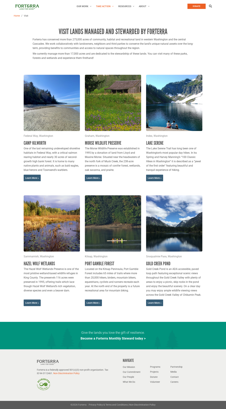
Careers (174, 382)
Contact (174, 377)
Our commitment (131, 372)
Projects (154, 371)
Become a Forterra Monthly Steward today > (113, 338)
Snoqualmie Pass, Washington (164, 256)
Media (173, 371)
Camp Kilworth (35, 143)
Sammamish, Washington (39, 256)
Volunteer (155, 382)
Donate (154, 377)
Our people (128, 377)
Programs (155, 367)
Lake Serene (154, 143)
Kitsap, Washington (96, 256)
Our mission (129, 367)
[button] (89, 6)
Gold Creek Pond (158, 264)
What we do (129, 382)
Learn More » (32, 178)
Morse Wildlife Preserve (103, 143)
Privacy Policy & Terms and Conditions (108, 404)
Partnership (176, 367)
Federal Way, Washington (38, 135)
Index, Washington (157, 135)
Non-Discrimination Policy (66, 373)
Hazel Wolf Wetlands (39, 264)
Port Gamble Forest (99, 264)
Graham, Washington (97, 135)
